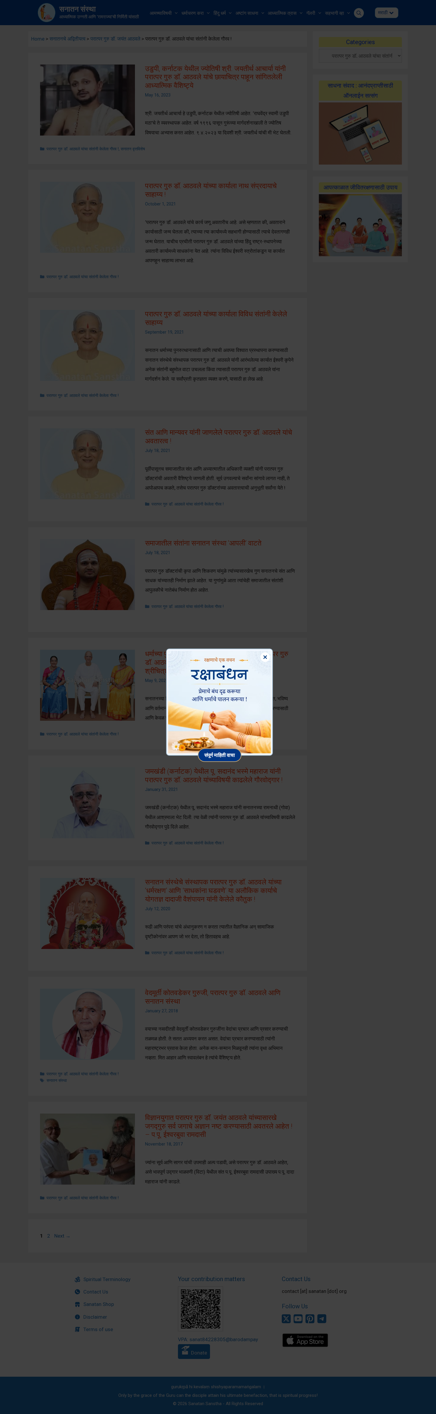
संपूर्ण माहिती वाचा (219, 755)
